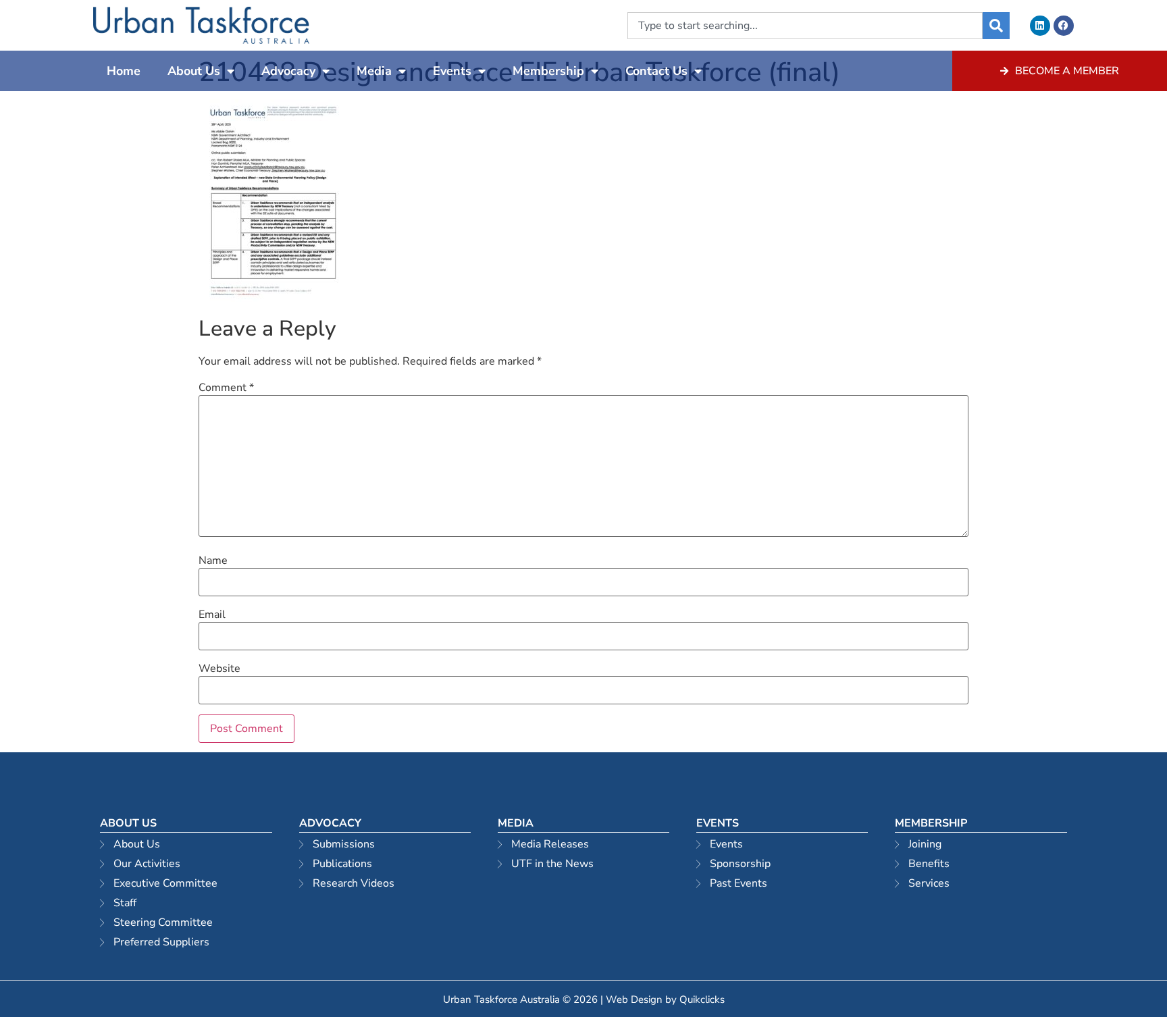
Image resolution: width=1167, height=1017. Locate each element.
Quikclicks (702, 999)
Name (213, 560)
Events (452, 71)
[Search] (996, 25)
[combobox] (805, 25)
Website (219, 668)
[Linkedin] (1040, 26)
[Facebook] (1064, 26)
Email (212, 614)
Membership (548, 71)
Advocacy (288, 71)
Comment (226, 387)
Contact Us (656, 71)
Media (374, 71)
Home (123, 71)
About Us (193, 71)
